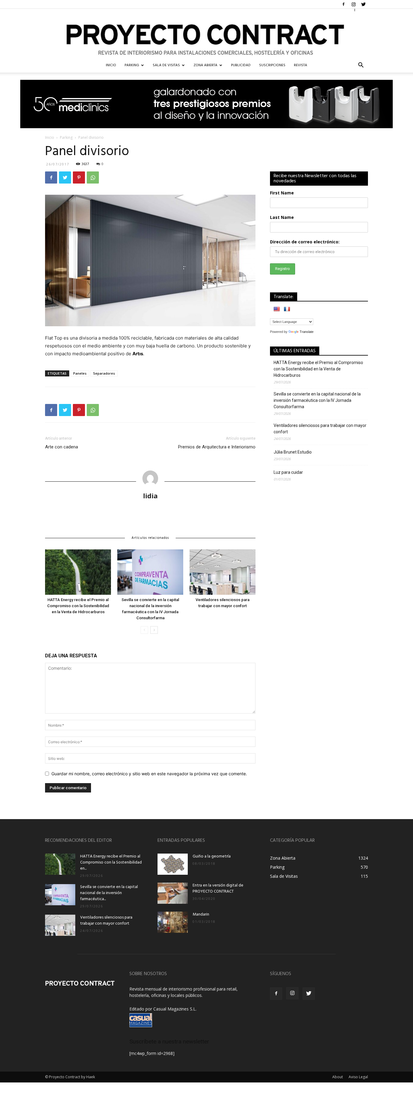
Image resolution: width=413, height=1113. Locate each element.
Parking (132, 65)
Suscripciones (272, 65)
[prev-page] (144, 630)
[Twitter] (363, 4)
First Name (282, 193)
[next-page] (154, 630)
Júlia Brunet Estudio (293, 452)
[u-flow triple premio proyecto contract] (206, 104)
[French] (287, 309)
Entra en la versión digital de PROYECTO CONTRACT (218, 888)
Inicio (49, 137)
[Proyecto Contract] (206, 33)
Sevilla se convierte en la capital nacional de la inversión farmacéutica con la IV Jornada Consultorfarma (317, 400)
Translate (307, 332)
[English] (277, 309)
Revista (300, 65)
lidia (150, 495)
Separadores (104, 373)
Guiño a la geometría (212, 856)
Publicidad (241, 65)
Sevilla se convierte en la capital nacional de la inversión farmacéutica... (109, 893)
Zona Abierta (205, 65)
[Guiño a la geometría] (173, 864)
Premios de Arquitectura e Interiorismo (216, 447)
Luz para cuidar (288, 472)
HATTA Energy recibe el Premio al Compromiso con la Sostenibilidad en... (111, 862)
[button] (360, 66)
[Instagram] (353, 4)
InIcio (111, 65)
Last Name (282, 217)
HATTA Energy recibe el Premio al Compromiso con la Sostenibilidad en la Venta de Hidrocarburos (78, 605)
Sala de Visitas (166, 65)
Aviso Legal (358, 1076)
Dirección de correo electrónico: (305, 242)
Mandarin (201, 914)
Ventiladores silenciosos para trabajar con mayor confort (320, 428)
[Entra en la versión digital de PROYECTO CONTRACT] (173, 893)
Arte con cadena (61, 447)
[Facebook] (343, 4)
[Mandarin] (173, 922)
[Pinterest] (79, 177)
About (337, 1076)
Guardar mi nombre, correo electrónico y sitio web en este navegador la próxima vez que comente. (149, 773)
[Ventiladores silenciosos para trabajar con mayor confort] (222, 572)
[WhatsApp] (93, 177)
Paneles (79, 373)
